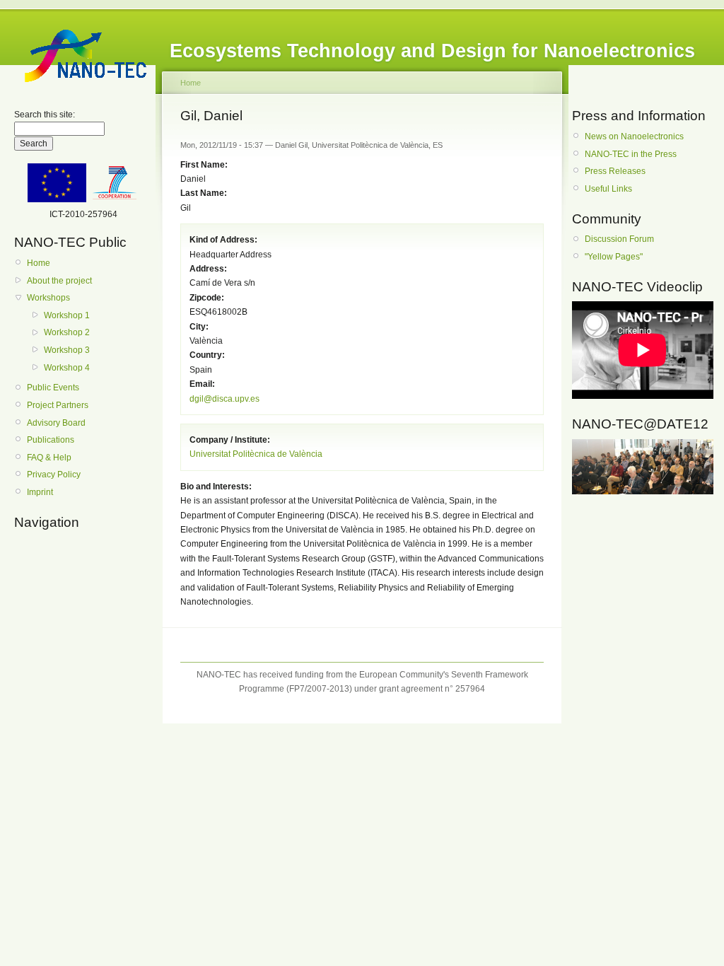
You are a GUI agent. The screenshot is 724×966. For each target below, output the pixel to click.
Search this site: (44, 115)
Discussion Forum (619, 239)
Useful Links (608, 189)
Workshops (48, 298)
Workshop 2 (67, 332)
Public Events (53, 387)
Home (38, 263)
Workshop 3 (67, 350)
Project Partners (57, 405)
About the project (59, 281)
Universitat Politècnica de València (255, 454)
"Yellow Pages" (614, 257)
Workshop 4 (67, 368)
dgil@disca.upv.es (224, 399)
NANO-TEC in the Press (631, 154)
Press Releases (615, 171)
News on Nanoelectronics (634, 136)
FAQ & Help (49, 457)
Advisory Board (56, 423)
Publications (50, 440)
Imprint (40, 492)
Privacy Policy (54, 474)
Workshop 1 (67, 315)
